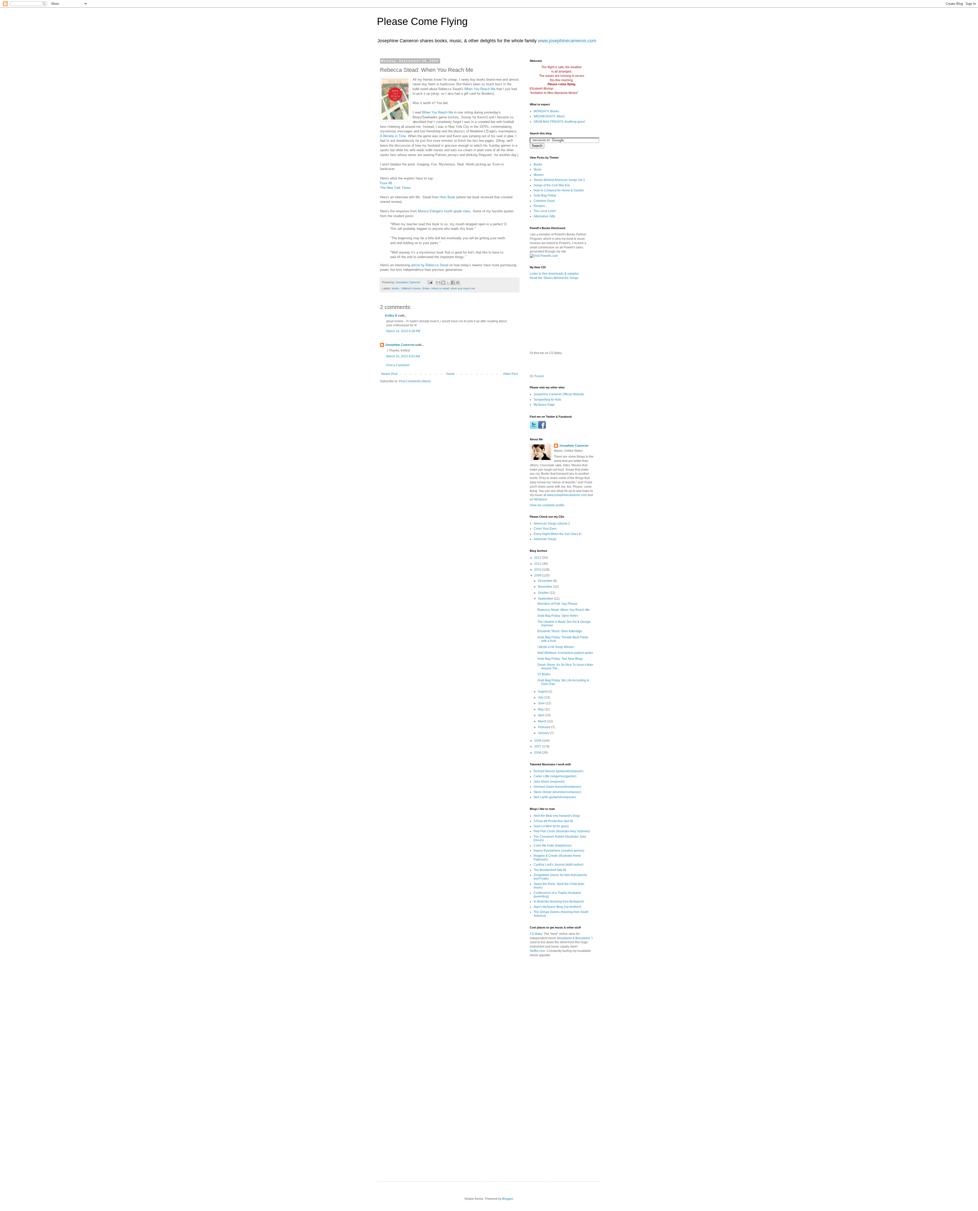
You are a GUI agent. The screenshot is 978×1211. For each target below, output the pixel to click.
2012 (538, 557)
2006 (538, 752)
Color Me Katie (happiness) (553, 845)
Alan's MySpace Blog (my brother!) (557, 907)
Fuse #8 (386, 183)
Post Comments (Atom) (415, 381)
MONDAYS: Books (546, 111)
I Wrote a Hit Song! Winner (555, 647)
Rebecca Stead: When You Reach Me (563, 610)
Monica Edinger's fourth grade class (444, 211)
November (545, 586)
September (546, 598)
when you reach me (463, 288)
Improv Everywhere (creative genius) (559, 850)
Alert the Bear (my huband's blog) (557, 816)
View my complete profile (547, 505)
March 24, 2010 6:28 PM (403, 331)
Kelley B (391, 315)
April (541, 715)
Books (538, 164)
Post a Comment (397, 365)
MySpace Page (544, 404)
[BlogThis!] (443, 282)
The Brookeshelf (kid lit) (550, 870)
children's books (411, 288)
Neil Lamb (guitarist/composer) (555, 797)
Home (450, 374)
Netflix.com (537, 951)
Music (538, 169)
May (541, 709)
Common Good (544, 201)
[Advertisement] (589, 984)
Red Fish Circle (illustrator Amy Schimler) (562, 831)
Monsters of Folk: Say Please (557, 604)
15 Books (543, 674)
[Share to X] (448, 282)
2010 (538, 569)
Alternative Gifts (544, 216)
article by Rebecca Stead (429, 265)
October (544, 593)
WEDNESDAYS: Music (549, 116)
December (545, 581)
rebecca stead (440, 288)
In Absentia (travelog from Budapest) (559, 901)
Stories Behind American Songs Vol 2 (559, 180)
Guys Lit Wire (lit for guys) (551, 826)
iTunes (538, 376)
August (543, 691)
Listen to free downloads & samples (554, 273)
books (395, 288)
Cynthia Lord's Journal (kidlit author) (558, 864)
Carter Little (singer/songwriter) (555, 776)
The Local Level (545, 211)
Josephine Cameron (399, 345)
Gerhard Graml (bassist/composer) (557, 786)
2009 (538, 575)
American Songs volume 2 (552, 523)
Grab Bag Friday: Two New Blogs (560, 658)
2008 (538, 740)
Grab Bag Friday (545, 195)
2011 (538, 564)
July (541, 697)
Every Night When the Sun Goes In (557, 534)
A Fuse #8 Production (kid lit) (553, 821)
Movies (539, 175)
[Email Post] (430, 282)
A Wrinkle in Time (393, 136)
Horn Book (447, 197)
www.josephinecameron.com (567, 40)
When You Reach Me (479, 89)
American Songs (545, 539)
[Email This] (438, 282)
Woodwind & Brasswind (573, 938)
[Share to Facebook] (452, 282)
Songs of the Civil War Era (552, 185)
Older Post (510, 374)
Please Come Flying (422, 21)
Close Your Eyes (545, 528)
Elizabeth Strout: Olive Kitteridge (559, 631)
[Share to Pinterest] (457, 282)
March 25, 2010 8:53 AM (403, 356)
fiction (426, 288)
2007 (538, 746)
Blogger (507, 1199)
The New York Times (395, 188)
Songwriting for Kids (547, 399)
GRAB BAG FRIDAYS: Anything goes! (559, 121)
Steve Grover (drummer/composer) (557, 792)
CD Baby (536, 934)
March (542, 721)
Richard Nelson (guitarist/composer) (558, 771)
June (542, 703)
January (544, 733)
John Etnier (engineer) (549, 781)
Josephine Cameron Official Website (559, 394)
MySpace (540, 499)
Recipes (539, 206)
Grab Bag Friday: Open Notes (557, 615)
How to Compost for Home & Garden (559, 190)
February (544, 727)
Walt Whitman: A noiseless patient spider (565, 653)
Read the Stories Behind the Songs (554, 278)
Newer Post (389, 374)
